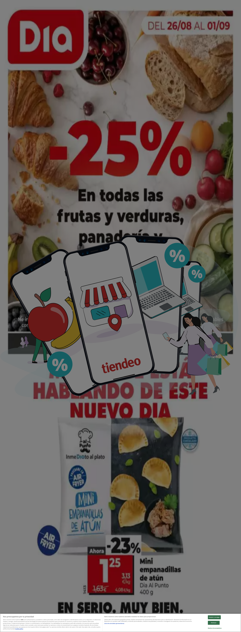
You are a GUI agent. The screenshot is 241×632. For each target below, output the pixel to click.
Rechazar (213, 623)
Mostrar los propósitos (215, 628)
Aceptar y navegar (214, 617)
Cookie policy (19, 629)
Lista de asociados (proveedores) (114, 623)
